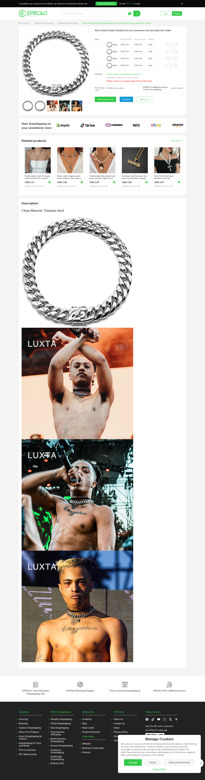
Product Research (91, 732)
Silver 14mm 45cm (116, 51)
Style (97, 39)
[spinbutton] (171, 44)
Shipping (98, 74)
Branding (23, 723)
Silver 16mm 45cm (116, 65)
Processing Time (99, 89)
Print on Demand (27, 750)
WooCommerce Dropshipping (58, 740)
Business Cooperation (93, 748)
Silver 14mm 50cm (116, 58)
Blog (84, 723)
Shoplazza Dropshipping (57, 751)
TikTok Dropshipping (60, 723)
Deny (153, 762)
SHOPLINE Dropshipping (57, 758)
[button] (167, 44)
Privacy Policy (159, 769)
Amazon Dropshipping (61, 745)
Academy (86, 719)
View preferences (179, 762)
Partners (86, 752)
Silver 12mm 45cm (116, 44)
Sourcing (23, 719)
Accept (133, 762)
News (117, 728)
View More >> (177, 141)
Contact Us (119, 723)
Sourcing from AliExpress (57, 733)
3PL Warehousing (27, 754)
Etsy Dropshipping (59, 728)
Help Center (88, 728)
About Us (118, 719)
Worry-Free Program (29, 732)
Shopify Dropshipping (61, 719)
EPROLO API (57, 763)
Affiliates (86, 744)
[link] (24, 23)
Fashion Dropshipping (30, 728)
